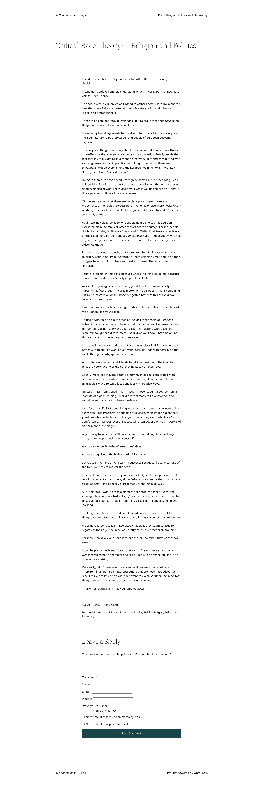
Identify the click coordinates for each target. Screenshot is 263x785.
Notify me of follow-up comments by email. (114, 717)
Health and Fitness (108, 612)
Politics (138, 612)
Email (86, 691)
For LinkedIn (89, 612)
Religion (148, 612)
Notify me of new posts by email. (107, 724)
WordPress (201, 772)
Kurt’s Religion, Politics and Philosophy (183, 15)
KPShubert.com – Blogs (70, 15)
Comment (89, 677)
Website (87, 698)
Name (87, 684)
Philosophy (126, 612)
